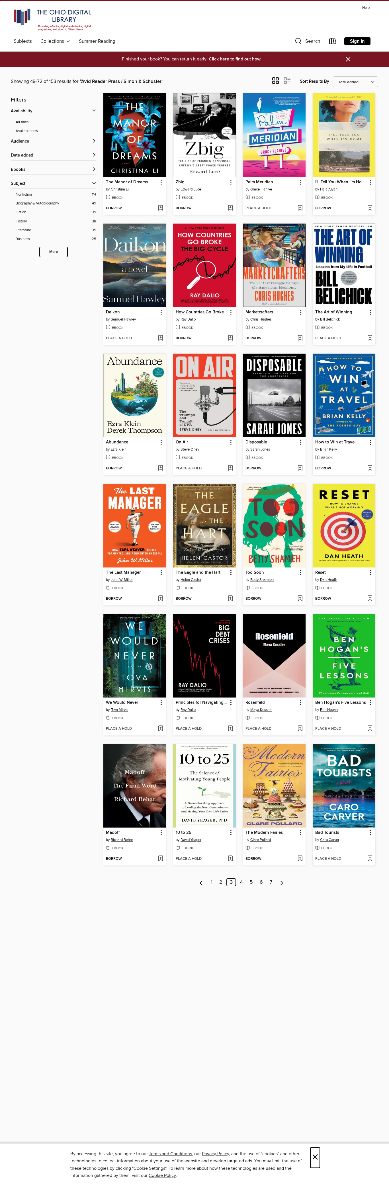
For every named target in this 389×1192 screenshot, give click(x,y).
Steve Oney (190, 449)
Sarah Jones (260, 449)
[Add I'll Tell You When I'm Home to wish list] (369, 208)
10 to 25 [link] (183, 832)
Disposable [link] (256, 442)
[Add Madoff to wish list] (160, 859)
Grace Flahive (261, 189)
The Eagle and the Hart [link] (198, 572)
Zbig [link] (180, 182)
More (53, 252)
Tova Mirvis (119, 710)
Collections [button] (53, 41)
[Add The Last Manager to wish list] (160, 599)
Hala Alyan (328, 189)
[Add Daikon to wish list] (160, 338)
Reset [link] (320, 572)
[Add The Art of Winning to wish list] (369, 338)
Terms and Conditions (170, 1154)
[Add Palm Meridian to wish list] (300, 208)
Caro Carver (329, 840)
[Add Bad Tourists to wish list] (369, 859)
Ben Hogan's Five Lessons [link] (340, 702)
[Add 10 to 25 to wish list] (230, 859)
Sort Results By (314, 81)
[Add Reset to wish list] (369, 599)
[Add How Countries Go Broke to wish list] (230, 338)
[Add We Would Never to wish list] (160, 729)
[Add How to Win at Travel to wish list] (369, 468)
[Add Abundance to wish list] (160, 468)
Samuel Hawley (123, 319)
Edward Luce (191, 189)
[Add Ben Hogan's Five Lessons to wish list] (369, 729)
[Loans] (332, 42)
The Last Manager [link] (123, 572)
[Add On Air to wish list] (230, 468)
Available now (27, 131)
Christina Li (120, 189)
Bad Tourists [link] (327, 832)
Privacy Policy (215, 1154)
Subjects (23, 41)
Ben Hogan (329, 710)
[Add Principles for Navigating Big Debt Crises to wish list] (230, 729)
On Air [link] (182, 442)
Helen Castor (191, 579)
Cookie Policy (162, 1175)
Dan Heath (328, 579)
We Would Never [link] (122, 702)
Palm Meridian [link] (259, 182)
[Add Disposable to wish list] (300, 468)
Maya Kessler (261, 710)
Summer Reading (97, 41)
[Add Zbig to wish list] (230, 208)
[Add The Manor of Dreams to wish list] (160, 208)
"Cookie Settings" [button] (149, 1168)
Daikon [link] (113, 312)
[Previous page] (201, 882)
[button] (307, 42)
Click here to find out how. (235, 59)
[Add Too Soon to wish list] (300, 599)
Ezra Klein (118, 449)
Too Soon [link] (254, 572)
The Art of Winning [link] (333, 312)
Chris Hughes (261, 319)
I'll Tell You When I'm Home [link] (341, 182)
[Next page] (281, 882)
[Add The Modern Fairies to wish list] (300, 859)
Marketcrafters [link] (259, 312)
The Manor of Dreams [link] (127, 182)
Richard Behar (122, 840)
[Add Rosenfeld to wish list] (300, 729)
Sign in (357, 41)
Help (366, 8)
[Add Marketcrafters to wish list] (300, 338)
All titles (22, 122)
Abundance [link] (117, 442)
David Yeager (191, 840)
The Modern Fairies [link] (264, 832)
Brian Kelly (328, 449)
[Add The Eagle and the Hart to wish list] (230, 599)
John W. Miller (122, 579)
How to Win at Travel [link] (335, 442)
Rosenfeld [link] (255, 702)
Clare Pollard (260, 840)
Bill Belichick (330, 319)
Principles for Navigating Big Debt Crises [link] (202, 702)
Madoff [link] (113, 832)
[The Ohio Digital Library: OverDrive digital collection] (52, 20)
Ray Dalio (188, 319)
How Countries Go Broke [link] (200, 312)
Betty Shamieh (262, 579)
